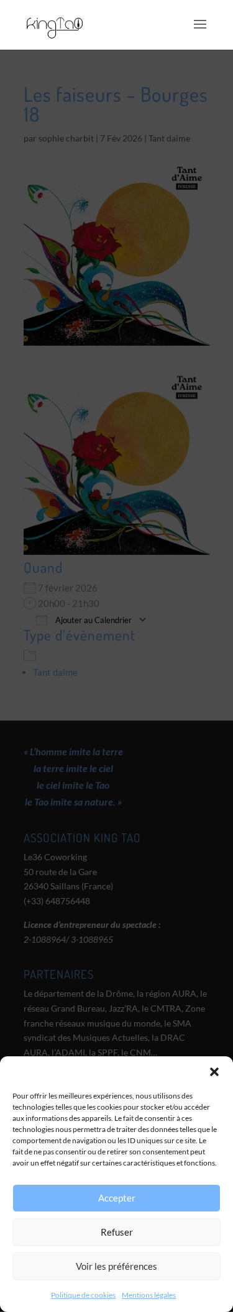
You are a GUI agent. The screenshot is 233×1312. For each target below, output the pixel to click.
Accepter (116, 1197)
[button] (214, 1072)
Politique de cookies (83, 1295)
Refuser (117, 1232)
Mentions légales (149, 1295)
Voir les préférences (116, 1266)
